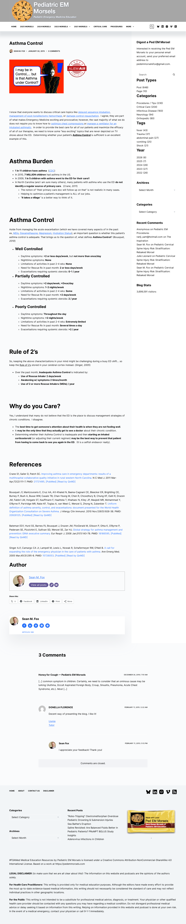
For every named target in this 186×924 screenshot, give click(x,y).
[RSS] (176, 26)
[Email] (56, 585)
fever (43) (142, 130)
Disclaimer (48, 791)
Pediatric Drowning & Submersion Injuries (90, 819)
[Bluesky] (158, 26)
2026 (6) (141, 157)
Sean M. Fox (37, 577)
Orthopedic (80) (145, 118)
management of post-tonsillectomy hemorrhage (35, 115)
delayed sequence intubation (94, 112)
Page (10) (142, 91)
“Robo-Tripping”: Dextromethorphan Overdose (93, 816)
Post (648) (142, 87)
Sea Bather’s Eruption (79, 823)
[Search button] (174, 74)
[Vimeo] (171, 26)
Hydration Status (62, 233)
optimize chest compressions (67, 123)
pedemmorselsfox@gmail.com (153, 64)
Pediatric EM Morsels (69, 859)
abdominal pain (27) (148, 137)
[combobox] (154, 74)
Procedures (116, 26)
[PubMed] (51, 481)
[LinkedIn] (162, 26)
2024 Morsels (44, 26)
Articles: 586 (28, 632)
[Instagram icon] (47, 625)
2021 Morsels (80, 26)
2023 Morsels (61, 26)
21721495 (39, 481)
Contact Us (34, 791)
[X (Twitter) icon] (42, 625)
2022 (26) (142, 172)
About (21, 791)
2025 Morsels (27, 26)
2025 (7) (141, 161)
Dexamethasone (29, 233)
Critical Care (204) (147, 106)
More (128, 26)
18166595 (104, 533)
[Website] (51, 585)
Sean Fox (64, 743)
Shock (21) (142, 145)
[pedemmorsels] (151, 821)
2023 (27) (142, 168)
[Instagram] (167, 26)
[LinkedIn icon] (30, 625)
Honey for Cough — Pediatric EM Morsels (62, 674)
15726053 (48, 555)
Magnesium (45, 233)
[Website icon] (36, 625)
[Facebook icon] (24, 625)
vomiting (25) (144, 141)
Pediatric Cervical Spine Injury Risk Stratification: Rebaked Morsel (155, 248)
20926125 (14, 515)
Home (13, 26)
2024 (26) (142, 165)
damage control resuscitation (82, 115)
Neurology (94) (145, 114)
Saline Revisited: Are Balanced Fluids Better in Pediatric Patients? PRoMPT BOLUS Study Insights (93, 831)
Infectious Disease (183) (150, 110)
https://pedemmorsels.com (70, 863)
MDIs (16, 233)
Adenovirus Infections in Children (86, 839)
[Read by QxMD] (66, 481)
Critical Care (100, 26)
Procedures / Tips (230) (150, 103)
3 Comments (54, 51)
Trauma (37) (143, 134)
